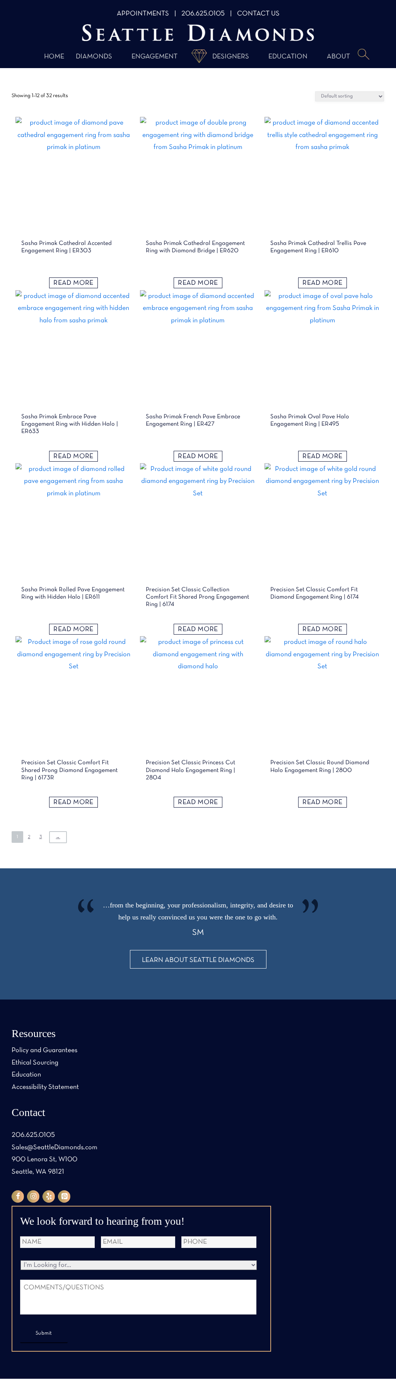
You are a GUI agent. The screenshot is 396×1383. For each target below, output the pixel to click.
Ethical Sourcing (35, 1063)
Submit (44, 1333)
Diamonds (94, 56)
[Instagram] (33, 1196)
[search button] (363, 55)
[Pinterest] (64, 1196)
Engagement (154, 56)
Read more (73, 283)
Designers (230, 56)
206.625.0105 (203, 13)
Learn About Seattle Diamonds (198, 960)
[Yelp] (49, 1196)
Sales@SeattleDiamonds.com (54, 1147)
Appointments (143, 13)
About (338, 56)
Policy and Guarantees (44, 1050)
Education (287, 56)
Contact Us (258, 13)
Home (54, 56)
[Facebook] (18, 1196)
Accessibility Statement (45, 1087)
